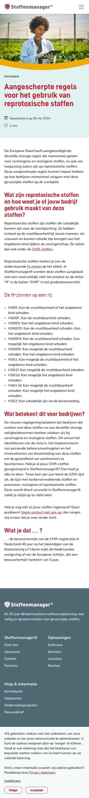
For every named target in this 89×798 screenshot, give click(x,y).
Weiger (13, 790)
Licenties (55, 658)
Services (54, 651)
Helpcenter (13, 698)
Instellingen (12, 781)
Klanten (54, 665)
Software (55, 645)
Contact (10, 658)
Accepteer (36, 790)
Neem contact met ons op (41, 512)
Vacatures (12, 651)
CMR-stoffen (42, 249)
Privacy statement (42, 772)
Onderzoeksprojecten (21, 705)
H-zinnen (34, 266)
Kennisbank (11, 76)
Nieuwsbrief (14, 712)
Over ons (11, 645)
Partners (11, 665)
